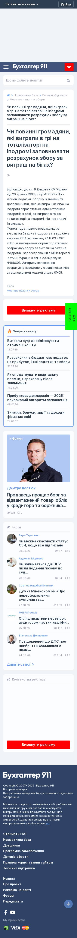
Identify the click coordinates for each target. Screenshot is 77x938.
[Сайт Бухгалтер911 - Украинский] (27, 775)
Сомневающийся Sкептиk (36, 585)
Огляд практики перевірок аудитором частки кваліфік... (44, 620)
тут (48, 823)
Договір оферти (15, 856)
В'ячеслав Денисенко (33, 635)
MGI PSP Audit (28, 612)
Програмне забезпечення (23, 851)
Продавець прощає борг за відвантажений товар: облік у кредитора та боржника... (37, 500)
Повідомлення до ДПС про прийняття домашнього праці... (42, 645)
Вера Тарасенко (29, 535)
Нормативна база (17, 839)
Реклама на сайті (17, 890)
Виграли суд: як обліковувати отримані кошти (33, 343)
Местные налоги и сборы (23, 290)
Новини (9, 878)
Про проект (12, 884)
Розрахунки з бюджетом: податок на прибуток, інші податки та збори (38, 359)
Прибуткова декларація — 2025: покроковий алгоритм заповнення (37, 397)
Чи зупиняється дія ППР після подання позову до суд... (40, 568)
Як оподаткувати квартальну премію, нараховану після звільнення (32, 378)
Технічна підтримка (19, 868)
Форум (8, 895)
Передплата (69, 67)
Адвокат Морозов (31, 558)
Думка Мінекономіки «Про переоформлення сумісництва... (42, 595)
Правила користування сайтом (28, 862)
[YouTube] (12, 913)
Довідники (11, 845)
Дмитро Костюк (21, 488)
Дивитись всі (19, 664)
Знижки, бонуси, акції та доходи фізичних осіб (36, 414)
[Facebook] (6, 913)
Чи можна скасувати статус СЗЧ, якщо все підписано (43, 543)
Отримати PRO (15, 834)
